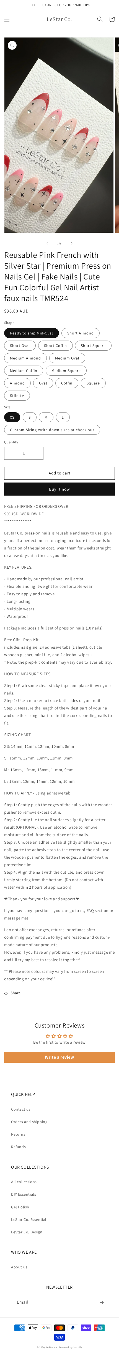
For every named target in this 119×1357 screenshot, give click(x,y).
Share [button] (16, 992)
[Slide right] (72, 243)
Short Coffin (55, 345)
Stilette (17, 395)
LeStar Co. (52, 1347)
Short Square (93, 345)
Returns (18, 1134)
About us (19, 1266)
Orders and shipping (29, 1121)
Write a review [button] (59, 1057)
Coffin (67, 383)
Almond (17, 383)
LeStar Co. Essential (28, 1219)
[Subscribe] (101, 1302)
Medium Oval (67, 358)
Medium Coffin (23, 370)
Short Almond (80, 333)
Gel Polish (20, 1206)
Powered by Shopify (70, 1347)
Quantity (11, 442)
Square (93, 383)
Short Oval (20, 345)
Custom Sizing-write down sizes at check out (52, 429)
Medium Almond (25, 358)
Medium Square (66, 370)
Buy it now (59, 489)
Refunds (18, 1146)
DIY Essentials (23, 1194)
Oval (43, 383)
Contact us (20, 1109)
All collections (24, 1181)
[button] (7, 19)
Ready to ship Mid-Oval (31, 333)
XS (12, 417)
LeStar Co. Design (26, 1231)
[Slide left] (47, 243)
